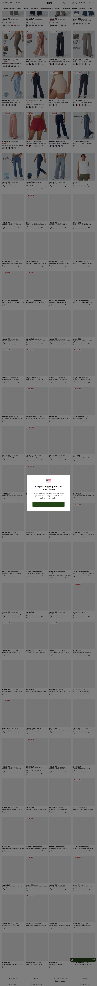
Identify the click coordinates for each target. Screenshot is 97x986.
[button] (48, 481)
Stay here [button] (38, 493)
